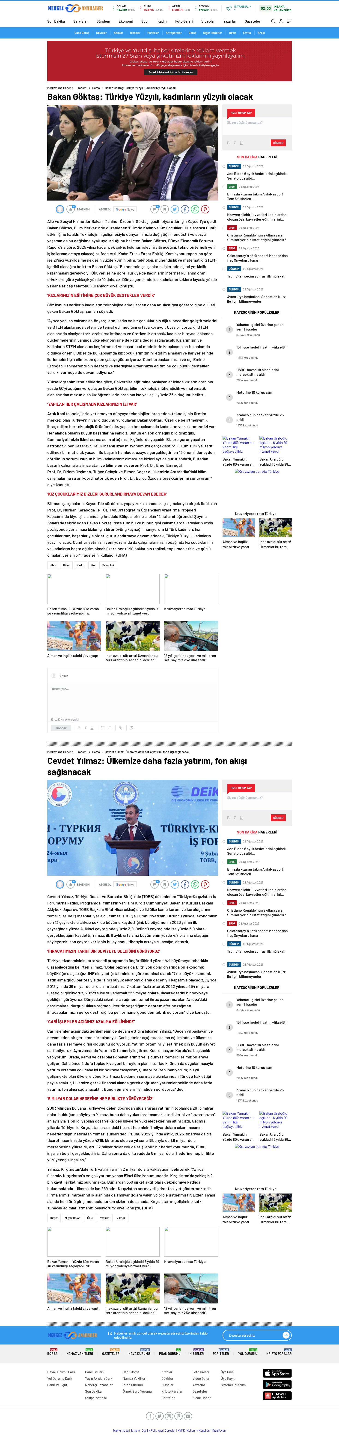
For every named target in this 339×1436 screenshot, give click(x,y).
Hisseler (135, 33)
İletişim (135, 1430)
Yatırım (105, 1218)
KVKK (181, 1430)
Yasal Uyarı (219, 1430)
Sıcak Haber (202, 1398)
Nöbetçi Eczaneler (99, 1385)
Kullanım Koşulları (198, 1430)
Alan (53, 565)
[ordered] (103, 728)
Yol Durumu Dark (59, 1378)
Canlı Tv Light (57, 1385)
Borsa (192, 33)
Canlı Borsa (81, 33)
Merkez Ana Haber (59, 88)
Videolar (208, 21)
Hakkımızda (121, 1430)
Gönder (61, 728)
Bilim (66, 565)
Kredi (261, 33)
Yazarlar (229, 21)
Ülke (90, 1218)
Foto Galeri (184, 21)
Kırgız (54, 1218)
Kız (93, 565)
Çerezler (170, 1430)
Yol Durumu (247, 1352)
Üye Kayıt (228, 1378)
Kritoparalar (174, 33)
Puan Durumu (170, 1352)
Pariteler (153, 33)
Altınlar (118, 33)
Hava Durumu (139, 1352)
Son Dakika (56, 21)
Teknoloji (108, 565)
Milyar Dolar (72, 1218)
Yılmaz (121, 1218)
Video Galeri (201, 1378)
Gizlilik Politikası (152, 1430)
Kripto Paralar (279, 1352)
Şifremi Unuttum (233, 1385)
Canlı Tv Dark (94, 1372)
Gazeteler (252, 21)
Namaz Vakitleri (79, 1352)
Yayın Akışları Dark (99, 1378)
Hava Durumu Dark (61, 1372)
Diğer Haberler (212, 33)
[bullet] (109, 728)
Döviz (232, 33)
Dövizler (101, 33)
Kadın (162, 21)
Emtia (247, 33)
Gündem (103, 21)
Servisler (80, 21)
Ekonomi (126, 21)
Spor (145, 21)
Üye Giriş (227, 1372)
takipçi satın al (96, 1398)
